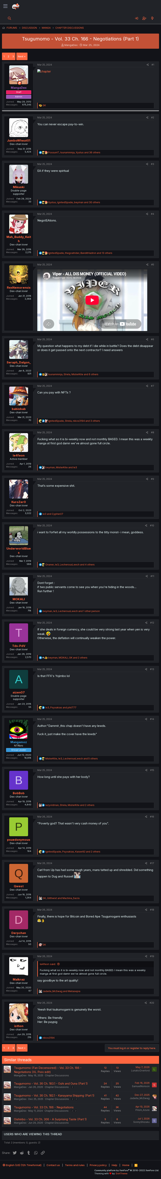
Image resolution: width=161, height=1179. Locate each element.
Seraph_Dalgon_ (19, 362)
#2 (152, 117)
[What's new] (152, 18)
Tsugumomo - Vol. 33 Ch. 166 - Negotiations (44, 1107)
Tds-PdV (18, 646)
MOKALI (19, 599)
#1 (153, 64)
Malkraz (19, 979)
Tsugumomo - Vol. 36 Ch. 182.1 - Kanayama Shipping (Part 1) (54, 1095)
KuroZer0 (18, 502)
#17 (152, 863)
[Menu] (5, 6)
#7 (152, 385)
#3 (152, 164)
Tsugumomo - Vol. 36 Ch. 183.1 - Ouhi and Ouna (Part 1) (51, 1083)
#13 (152, 669)
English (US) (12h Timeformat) (23, 1165)
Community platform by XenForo (126, 1170)
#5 (152, 264)
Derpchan (18, 933)
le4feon (19, 455)
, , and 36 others (74, 152)
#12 (152, 622)
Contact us (53, 1165)
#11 (152, 576)
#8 (152, 432)
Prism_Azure (142, 1110)
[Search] (9, 18)
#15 (152, 770)
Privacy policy (98, 1165)
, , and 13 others (80, 253)
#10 (152, 525)
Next (20, 56)
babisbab (19, 409)
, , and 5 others (71, 758)
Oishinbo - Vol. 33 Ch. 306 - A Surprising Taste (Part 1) (50, 1119)
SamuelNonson (141, 1086)
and (53, 513)
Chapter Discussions (57, 1075)
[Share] (147, 65)
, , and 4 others (70, 564)
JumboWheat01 (18, 140)
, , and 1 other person (71, 611)
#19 (152, 956)
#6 (152, 339)
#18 (152, 909)
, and (61, 467)
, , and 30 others (74, 202)
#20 (152, 1002)
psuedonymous (18, 839)
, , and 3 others (74, 420)
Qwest (19, 886)
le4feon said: (48, 964)
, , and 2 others (67, 657)
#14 (152, 719)
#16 (152, 816)
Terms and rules (75, 1165)
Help (114, 1165)
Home (125, 1165)
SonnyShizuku (141, 1121)
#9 (152, 478)
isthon (18, 1026)
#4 (152, 213)
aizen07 (19, 692)
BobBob (19, 793)
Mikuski (18, 187)
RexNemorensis (19, 287)
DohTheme (121, 1173)
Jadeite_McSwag (140, 1098)
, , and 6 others (73, 374)
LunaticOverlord (140, 1070)
